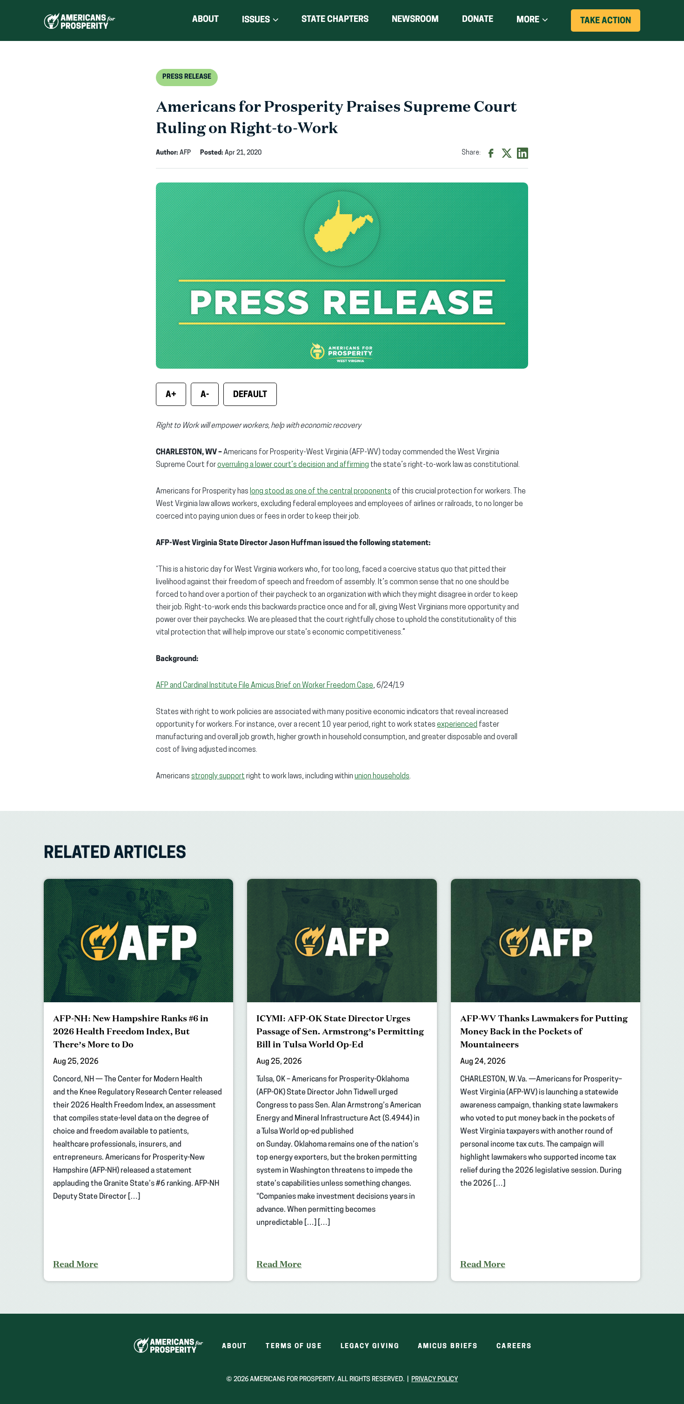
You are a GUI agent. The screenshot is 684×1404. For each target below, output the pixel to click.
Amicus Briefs (448, 1346)
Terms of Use (294, 1346)
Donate (477, 21)
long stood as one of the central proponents (320, 491)
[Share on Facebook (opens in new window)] (490, 153)
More (527, 20)
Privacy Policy (434, 1379)
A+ (171, 395)
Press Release (186, 77)
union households (382, 776)
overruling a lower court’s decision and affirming (293, 465)
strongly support (218, 776)
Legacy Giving (370, 1346)
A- (205, 395)
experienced (457, 725)
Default (250, 395)
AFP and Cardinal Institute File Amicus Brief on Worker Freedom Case (264, 685)
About (205, 20)
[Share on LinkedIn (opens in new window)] (522, 153)
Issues (256, 20)
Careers (514, 1346)
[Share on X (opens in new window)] (506, 153)
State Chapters (335, 20)
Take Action (610, 24)
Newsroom (415, 20)
